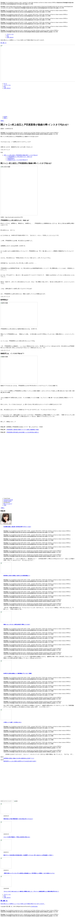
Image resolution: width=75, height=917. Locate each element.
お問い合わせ (9, 37)
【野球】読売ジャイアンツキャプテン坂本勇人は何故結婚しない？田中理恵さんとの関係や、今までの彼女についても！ (29, 873)
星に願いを (3, 42)
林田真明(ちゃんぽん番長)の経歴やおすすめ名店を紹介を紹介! (20, 761)
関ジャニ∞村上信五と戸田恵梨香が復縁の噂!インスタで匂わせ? (21, 155)
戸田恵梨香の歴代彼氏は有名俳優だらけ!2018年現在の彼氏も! (22, 432)
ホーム (5, 83)
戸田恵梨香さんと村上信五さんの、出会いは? (19, 156)
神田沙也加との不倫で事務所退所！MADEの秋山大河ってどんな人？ (18, 818)
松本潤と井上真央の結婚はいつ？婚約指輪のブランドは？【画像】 (18, 673)
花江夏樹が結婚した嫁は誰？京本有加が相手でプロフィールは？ (17, 526)
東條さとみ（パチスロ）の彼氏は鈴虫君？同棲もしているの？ (17, 624)
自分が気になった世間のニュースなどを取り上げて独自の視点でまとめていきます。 (23, 903)
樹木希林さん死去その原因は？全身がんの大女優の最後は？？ (17, 575)
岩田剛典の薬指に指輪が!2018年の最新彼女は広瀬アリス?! (19, 758)
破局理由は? (10, 158)
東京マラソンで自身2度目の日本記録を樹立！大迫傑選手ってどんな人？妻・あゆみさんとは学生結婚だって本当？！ (29, 855)
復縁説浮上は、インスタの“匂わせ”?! (17, 159)
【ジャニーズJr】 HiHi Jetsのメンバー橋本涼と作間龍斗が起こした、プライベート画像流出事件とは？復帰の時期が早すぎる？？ (31, 891)
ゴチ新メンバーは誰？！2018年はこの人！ (13, 722)
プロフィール (9, 34)
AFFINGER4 (34, 906)
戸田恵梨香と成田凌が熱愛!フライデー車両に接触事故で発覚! (22, 429)
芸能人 (2, 507)
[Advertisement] (37, 103)
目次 (7, 35)
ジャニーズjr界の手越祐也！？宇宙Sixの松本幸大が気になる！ (17, 837)
